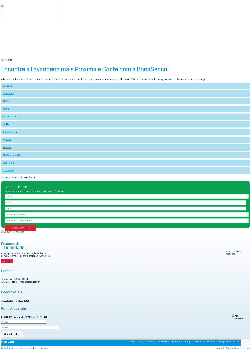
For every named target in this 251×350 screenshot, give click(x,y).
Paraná (7, 147)
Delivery (34, 33)
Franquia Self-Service (228, 341)
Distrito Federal (11, 116)
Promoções (54, 33)
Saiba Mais (6, 261)
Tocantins (8, 170)
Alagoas (7, 86)
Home (11, 33)
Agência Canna (233, 348)
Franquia (82, 33)
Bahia (6, 101)
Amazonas (8, 93)
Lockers (43, 33)
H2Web (246, 348)
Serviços (25, 33)
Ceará (6, 109)
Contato (12, 52)
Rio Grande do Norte (13, 155)
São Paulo (8, 163)
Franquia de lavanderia (204, 341)
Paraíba (7, 139)
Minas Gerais (10, 132)
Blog (74, 33)
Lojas (17, 33)
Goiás (6, 124)
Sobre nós (65, 33)
